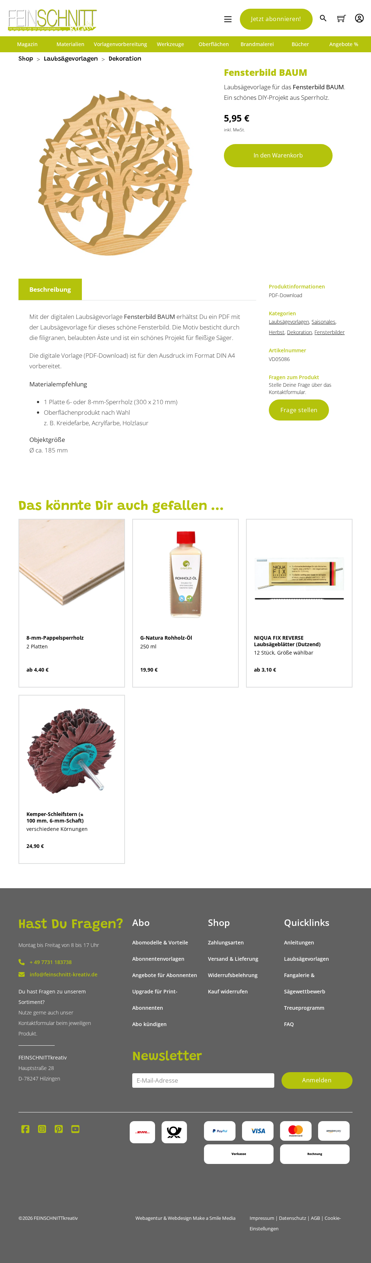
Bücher (300, 44)
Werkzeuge (170, 44)
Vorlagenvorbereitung (120, 44)
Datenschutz (292, 1218)
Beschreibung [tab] (50, 289)
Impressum (262, 1218)
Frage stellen (299, 410)
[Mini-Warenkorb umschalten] (341, 18)
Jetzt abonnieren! (276, 19)
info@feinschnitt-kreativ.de (63, 974)
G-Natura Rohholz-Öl (166, 637)
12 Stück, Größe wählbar (283, 652)
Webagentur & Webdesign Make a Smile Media (185, 1218)
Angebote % (343, 44)
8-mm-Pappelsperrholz (55, 637)
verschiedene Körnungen (57, 828)
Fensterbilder (329, 332)
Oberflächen (214, 44)
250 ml (148, 646)
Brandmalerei (257, 44)
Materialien (70, 44)
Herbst (276, 332)
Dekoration (125, 59)
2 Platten (37, 646)
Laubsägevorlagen (71, 59)
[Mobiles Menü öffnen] (228, 19)
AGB (315, 1218)
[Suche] (324, 19)
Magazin (27, 44)
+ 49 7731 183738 (51, 962)
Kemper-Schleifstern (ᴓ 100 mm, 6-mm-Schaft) (55, 817)
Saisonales (323, 321)
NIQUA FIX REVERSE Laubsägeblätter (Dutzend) (287, 640)
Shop (25, 59)
